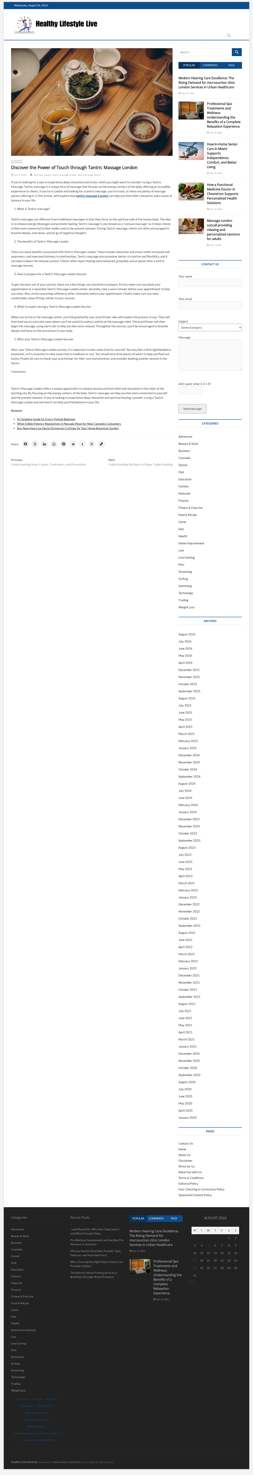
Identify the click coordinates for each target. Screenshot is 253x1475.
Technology (185, 593)
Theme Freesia (59, 1462)
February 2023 (188, 890)
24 (194, 1268)
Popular (189, 65)
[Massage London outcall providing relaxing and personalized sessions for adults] (191, 220)
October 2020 (187, 1068)
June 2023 (185, 862)
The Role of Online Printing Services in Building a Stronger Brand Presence (93, 1274)
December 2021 (189, 975)
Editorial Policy (188, 1183)
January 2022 (187, 968)
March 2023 (186, 883)
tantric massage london (64, 174)
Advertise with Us (190, 1172)
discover (38, 174)
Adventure (185, 436)
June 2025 (185, 712)
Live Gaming (186, 557)
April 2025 (185, 726)
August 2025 (186, 698)
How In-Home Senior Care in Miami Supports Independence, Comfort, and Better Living (222, 155)
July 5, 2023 (20, 174)
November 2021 (189, 982)
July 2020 (185, 1089)
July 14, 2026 (215, 132)
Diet (181, 472)
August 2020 (186, 1082)
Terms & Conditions (191, 1178)
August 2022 (186, 932)
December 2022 (189, 904)
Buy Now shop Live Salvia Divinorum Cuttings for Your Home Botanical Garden (68, 428)
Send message (192, 408)
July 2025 (185, 705)
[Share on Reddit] (73, 444)
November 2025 (189, 677)
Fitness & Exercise (190, 507)
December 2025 (189, 670)
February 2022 (188, 961)
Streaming (185, 571)
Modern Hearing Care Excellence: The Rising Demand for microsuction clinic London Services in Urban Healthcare (206, 82)
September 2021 (189, 996)
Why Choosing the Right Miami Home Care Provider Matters (96, 1264)
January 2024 (187, 812)
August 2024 (186, 783)
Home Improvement (191, 543)
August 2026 (186, 634)
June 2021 (185, 1018)
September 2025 (189, 691)
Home (182, 1149)
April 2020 (185, 1110)
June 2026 (185, 648)
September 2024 (189, 776)
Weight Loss (186, 607)
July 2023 (185, 854)
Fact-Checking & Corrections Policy (201, 1189)
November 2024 (189, 762)
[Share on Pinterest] (63, 444)
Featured (184, 493)
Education (185, 479)
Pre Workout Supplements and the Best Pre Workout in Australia (96, 1242)
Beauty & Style (188, 443)
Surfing (183, 578)
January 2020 (187, 1117)
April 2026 (185, 662)
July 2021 (185, 1011)
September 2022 (189, 925)
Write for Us (186, 1166)
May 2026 (185, 655)
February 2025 (188, 741)
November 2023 (189, 826)
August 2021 (186, 1004)
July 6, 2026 (215, 245)
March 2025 (186, 734)
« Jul (191, 1281)
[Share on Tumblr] (82, 444)
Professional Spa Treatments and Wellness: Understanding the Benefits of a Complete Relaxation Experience (224, 115)
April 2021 (185, 1032)
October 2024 (187, 769)
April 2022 (185, 947)
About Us (184, 1155)
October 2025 (187, 684)
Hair (181, 529)
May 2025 (185, 719)
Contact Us (185, 1143)
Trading (183, 600)
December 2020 (189, 1053)
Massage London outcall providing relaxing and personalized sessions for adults (223, 229)
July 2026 (185, 641)
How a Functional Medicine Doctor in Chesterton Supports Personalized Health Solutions (222, 193)
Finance (183, 500)
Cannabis (184, 458)
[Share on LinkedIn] (44, 444)
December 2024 (189, 755)
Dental (182, 465)
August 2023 (186, 847)
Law (181, 550)
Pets (181, 564)
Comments (210, 65)
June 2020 (185, 1096)
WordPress (75, 1462)
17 (194, 1260)
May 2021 (185, 1025)
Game (182, 522)
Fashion (183, 486)
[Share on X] (35, 444)
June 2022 (185, 940)
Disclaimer (185, 1160)
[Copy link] (101, 444)
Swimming (185, 586)
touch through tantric (89, 174)
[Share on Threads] (92, 444)
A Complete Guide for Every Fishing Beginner (46, 419)
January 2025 (187, 748)
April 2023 (185, 876)
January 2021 (187, 1046)
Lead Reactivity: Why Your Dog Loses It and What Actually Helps (94, 1231)
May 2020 (185, 1103)
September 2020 (189, 1075)
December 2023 (189, 819)
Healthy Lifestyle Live (24, 1462)
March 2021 (186, 1039)
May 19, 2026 (187, 93)
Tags (231, 65)
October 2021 (187, 989)
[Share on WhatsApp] (54, 444)
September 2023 (189, 840)
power (47, 174)
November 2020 (189, 1060)
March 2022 (186, 954)
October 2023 (187, 833)
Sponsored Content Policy (195, 1195)
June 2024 (185, 798)
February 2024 (188, 805)
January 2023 (187, 897)
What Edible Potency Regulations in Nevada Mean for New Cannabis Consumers (69, 423)
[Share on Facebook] (25, 444)
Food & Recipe (187, 514)
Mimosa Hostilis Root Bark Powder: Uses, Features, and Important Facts (95, 1253)
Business (16, 160)
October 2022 (187, 918)
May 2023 (185, 869)
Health (182, 536)
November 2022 (189, 911)
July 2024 (185, 790)
